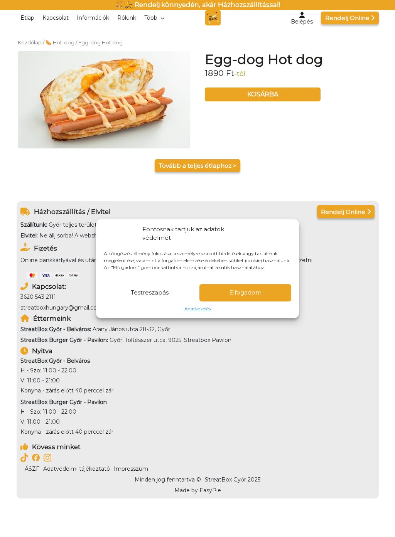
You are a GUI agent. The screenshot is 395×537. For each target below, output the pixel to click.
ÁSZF (32, 468)
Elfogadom (245, 292)
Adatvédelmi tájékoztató (76, 468)
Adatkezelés (197, 308)
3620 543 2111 (38, 296)
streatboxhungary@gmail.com (61, 307)
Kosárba (262, 94)
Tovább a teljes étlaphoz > (197, 165)
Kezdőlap (30, 42)
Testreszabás (150, 292)
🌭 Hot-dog (60, 42)
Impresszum (131, 468)
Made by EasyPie (197, 490)
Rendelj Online (347, 18)
